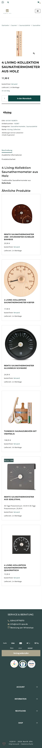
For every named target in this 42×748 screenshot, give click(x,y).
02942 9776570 (17, 621)
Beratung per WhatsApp (21, 628)
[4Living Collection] (7, 118)
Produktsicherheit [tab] (8, 159)
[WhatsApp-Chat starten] (3, 3)
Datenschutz (27, 744)
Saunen (14, 25)
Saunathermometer (18, 126)
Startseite (5, 25)
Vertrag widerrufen (21, 653)
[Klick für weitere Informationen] (23, 664)
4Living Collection (13, 129)
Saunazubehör (24, 25)
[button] (4, 744)
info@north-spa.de (19, 624)
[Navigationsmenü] (37, 11)
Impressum (14, 744)
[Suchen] (8, 2)
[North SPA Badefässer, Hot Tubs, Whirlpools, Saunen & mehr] (7, 11)
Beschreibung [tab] (7, 150)
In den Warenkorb (24, 98)
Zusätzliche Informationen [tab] (12, 155)
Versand (14, 84)
